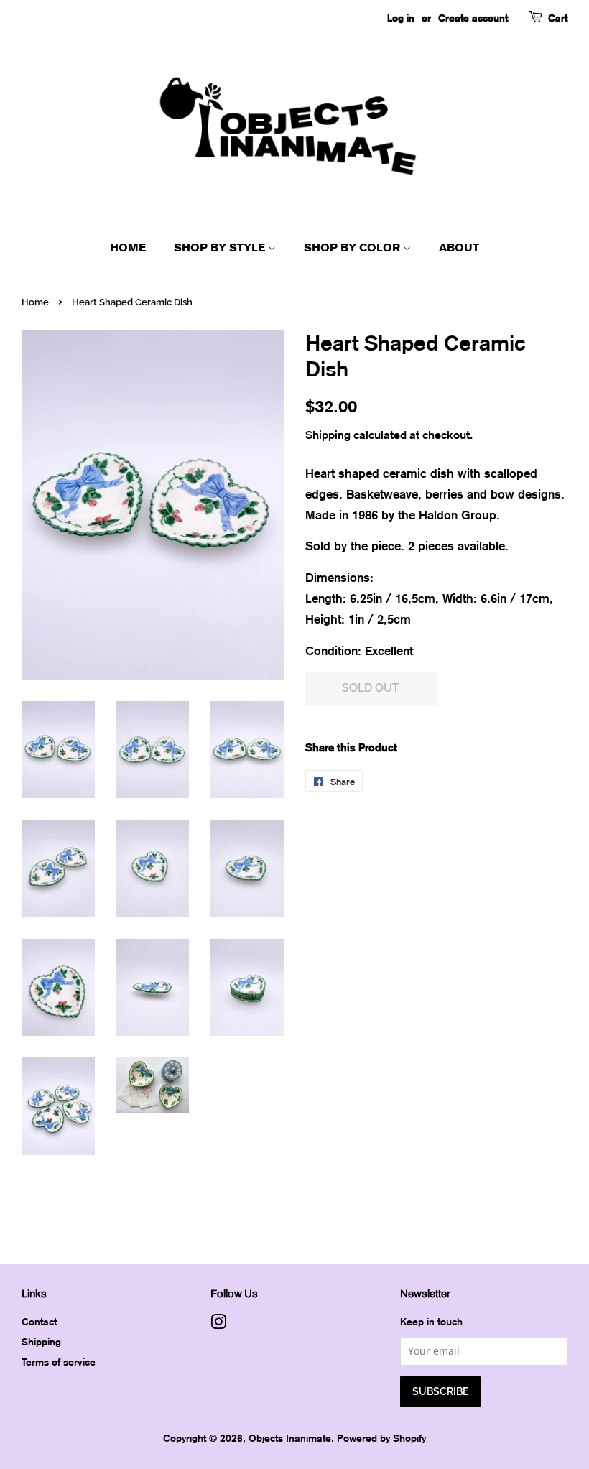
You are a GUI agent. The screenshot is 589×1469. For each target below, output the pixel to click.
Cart (557, 17)
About (459, 247)
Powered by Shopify (381, 1438)
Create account (473, 17)
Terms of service (59, 1361)
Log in (400, 17)
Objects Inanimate (290, 1438)
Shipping (328, 434)
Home (128, 247)
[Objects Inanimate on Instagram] (218, 1324)
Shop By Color (353, 247)
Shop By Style (221, 247)
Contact (39, 1321)
